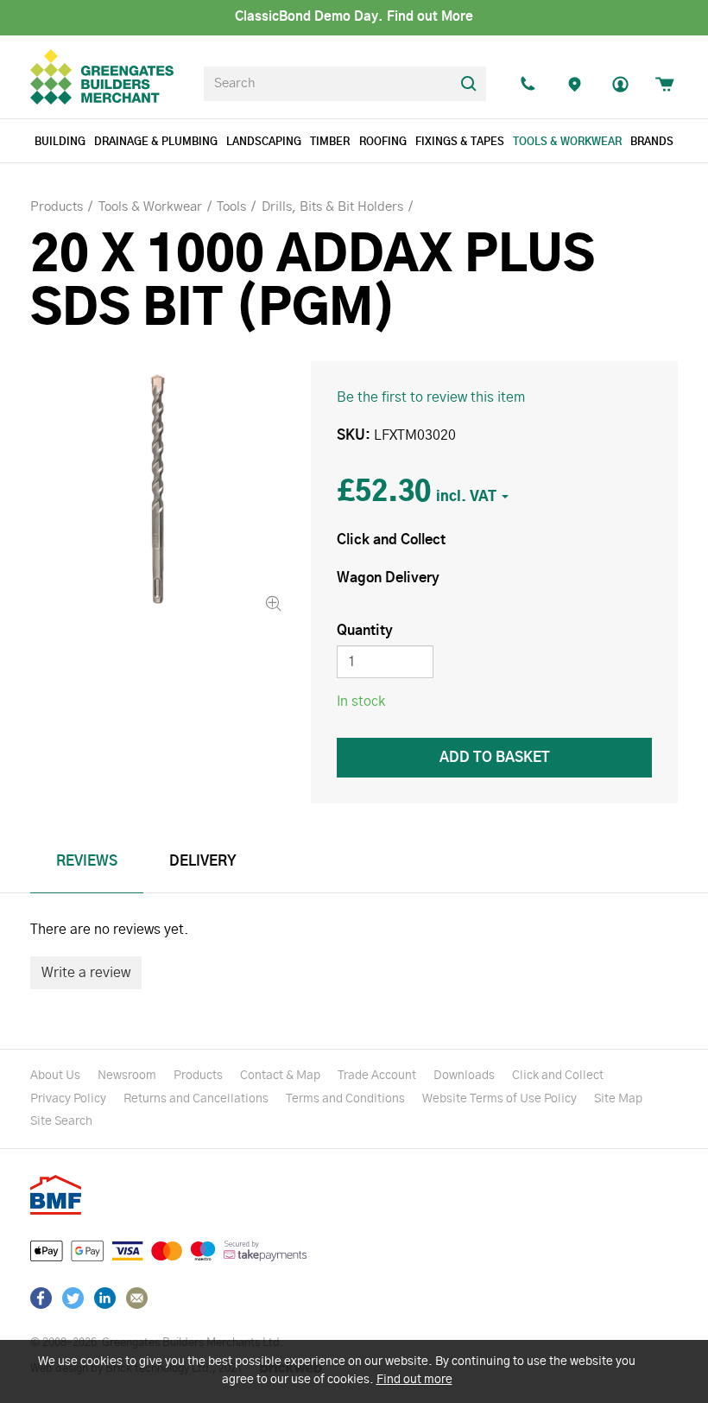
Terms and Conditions (345, 1099)
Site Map (618, 1099)
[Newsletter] (137, 1298)
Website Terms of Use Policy (499, 1099)
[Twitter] (73, 1298)
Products (198, 1076)
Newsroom (127, 1076)
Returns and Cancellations (196, 1099)
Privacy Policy (68, 1099)
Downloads (464, 1076)
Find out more (414, 1380)
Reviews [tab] (86, 861)
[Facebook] (41, 1298)
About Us (55, 1076)
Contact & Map (280, 1076)
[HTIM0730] (157, 488)
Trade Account (377, 1076)
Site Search (61, 1121)
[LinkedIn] (105, 1298)
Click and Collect (558, 1076)
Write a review (85, 973)
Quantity (365, 631)
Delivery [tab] (203, 861)
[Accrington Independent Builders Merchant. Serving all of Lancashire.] (574, 84)
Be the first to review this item (431, 397)
